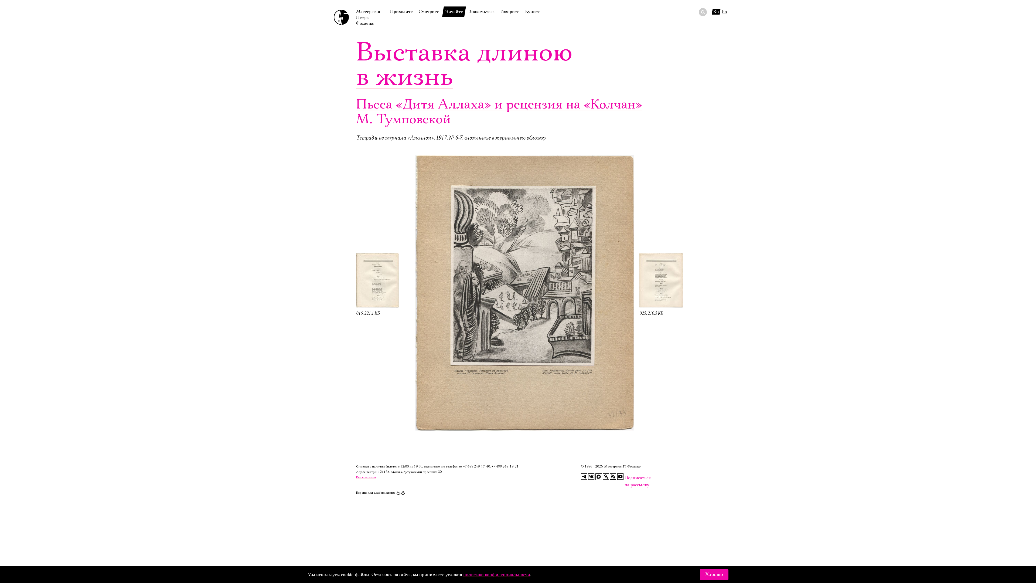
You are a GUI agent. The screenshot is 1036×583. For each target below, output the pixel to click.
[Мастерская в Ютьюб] (620, 476)
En (724, 11)
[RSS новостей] (613, 476)
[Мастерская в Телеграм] (584, 476)
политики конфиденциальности (496, 574)
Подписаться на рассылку (628, 478)
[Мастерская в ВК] (591, 476)
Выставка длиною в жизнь (464, 65)
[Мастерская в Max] (598, 476)
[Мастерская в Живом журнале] (606, 476)
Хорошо (714, 575)
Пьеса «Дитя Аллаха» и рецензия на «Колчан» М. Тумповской (499, 112)
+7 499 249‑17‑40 (476, 467)
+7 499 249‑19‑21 (505, 467)
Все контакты (366, 477)
